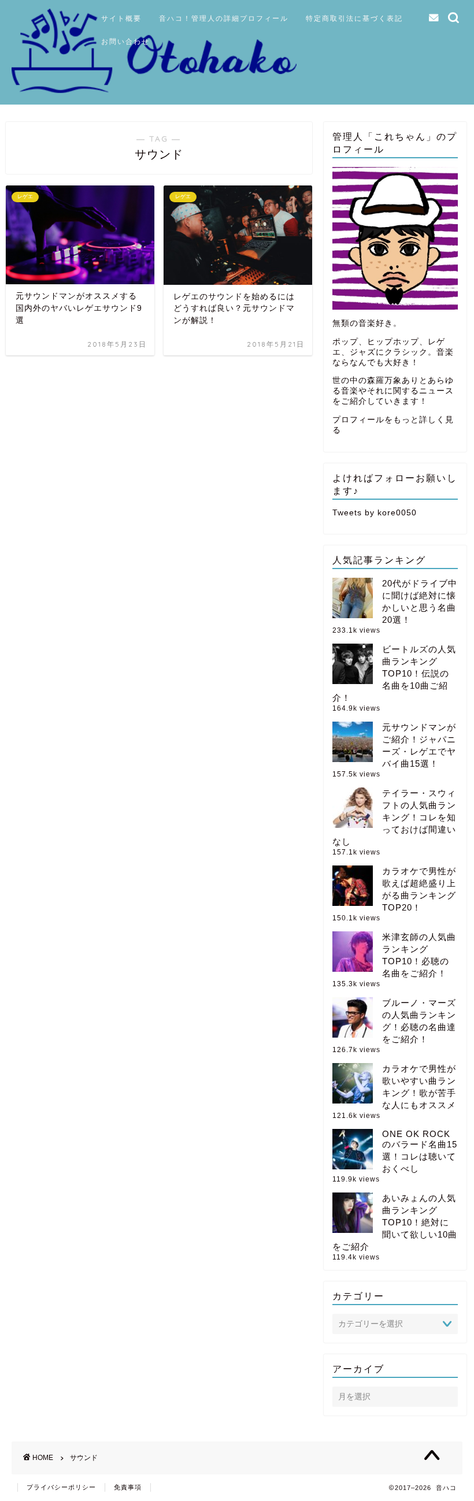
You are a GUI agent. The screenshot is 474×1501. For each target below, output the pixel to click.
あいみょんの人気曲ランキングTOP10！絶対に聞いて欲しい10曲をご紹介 (394, 1222)
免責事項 (128, 1487)
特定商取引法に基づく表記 (354, 18)
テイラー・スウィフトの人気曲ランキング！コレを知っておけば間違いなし (394, 817)
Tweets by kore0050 (374, 512)
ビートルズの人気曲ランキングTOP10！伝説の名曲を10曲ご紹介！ (394, 673)
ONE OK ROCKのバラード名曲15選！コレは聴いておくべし (419, 1151)
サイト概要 (121, 18)
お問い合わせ (125, 41)
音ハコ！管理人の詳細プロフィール (223, 18)
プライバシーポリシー (61, 1487)
